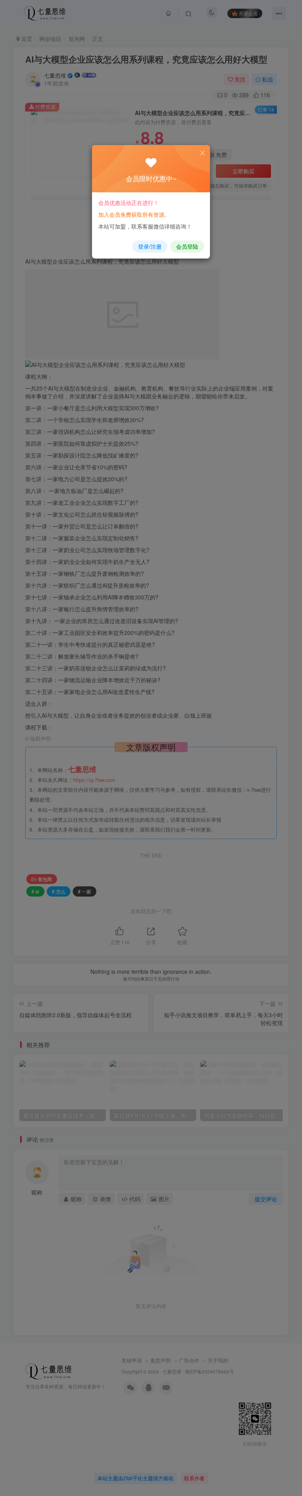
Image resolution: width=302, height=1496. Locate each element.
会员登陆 (187, 246)
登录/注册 (150, 246)
